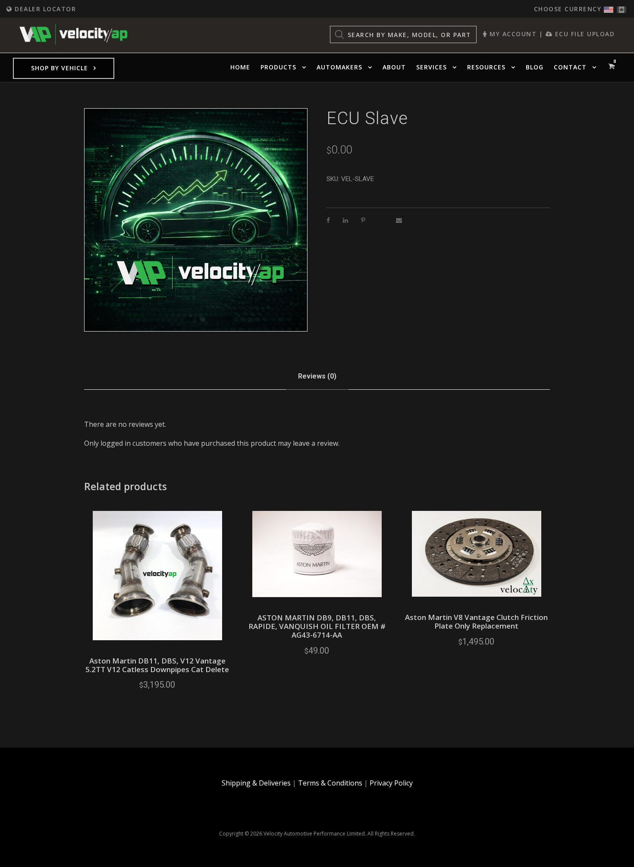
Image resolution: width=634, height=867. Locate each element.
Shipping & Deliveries (256, 783)
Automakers (339, 67)
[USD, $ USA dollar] (608, 7)
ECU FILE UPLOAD (583, 34)
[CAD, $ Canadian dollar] (621, 7)
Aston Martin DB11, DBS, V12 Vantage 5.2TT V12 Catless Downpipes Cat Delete (157, 665)
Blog (534, 67)
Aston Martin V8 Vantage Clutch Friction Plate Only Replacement (476, 621)
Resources (486, 67)
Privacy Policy (391, 783)
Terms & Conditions (330, 783)
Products (278, 67)
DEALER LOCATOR (44, 9)
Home (240, 67)
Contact (570, 67)
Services (431, 67)
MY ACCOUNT (512, 34)
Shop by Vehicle (59, 68)
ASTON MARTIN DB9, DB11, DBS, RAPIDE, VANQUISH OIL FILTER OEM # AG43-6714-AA (317, 626)
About (394, 67)
